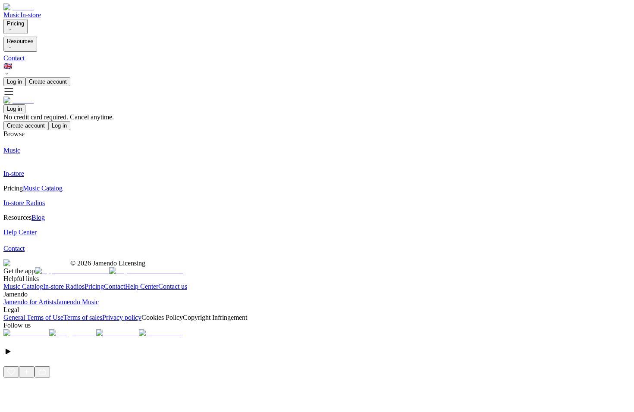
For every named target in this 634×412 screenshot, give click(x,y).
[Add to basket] (42, 372)
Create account (48, 81)
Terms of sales (82, 317)
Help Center (141, 286)
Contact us (172, 286)
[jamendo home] (18, 7)
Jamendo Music (77, 302)
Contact (14, 58)
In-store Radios (64, 286)
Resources (20, 41)
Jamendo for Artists (29, 302)
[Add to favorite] (11, 372)
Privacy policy (121, 317)
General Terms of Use (33, 317)
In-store (30, 15)
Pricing (15, 23)
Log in (14, 81)
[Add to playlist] (27, 372)
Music (11, 15)
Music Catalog (23, 286)
